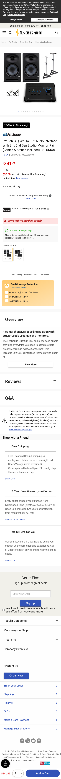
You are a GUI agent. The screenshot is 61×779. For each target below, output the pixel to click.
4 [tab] (25, 111)
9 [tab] (36, 111)
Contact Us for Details (15, 519)
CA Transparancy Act (13, 757)
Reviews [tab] (13, 381)
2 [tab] (21, 111)
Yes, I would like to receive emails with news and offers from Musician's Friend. (30, 610)
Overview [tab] (14, 319)
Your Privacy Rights (50, 754)
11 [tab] (40, 111)
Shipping (9, 694)
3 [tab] (23, 111)
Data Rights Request (47, 751)
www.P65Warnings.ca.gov (20, 429)
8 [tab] (34, 111)
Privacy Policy (30, 5)
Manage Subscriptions (17, 728)
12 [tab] (43, 111)
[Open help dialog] (5, 763)
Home (3, 42)
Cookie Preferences (16, 15)
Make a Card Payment (16, 719)
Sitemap (29, 757)
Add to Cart (43, 773)
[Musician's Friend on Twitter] (27, 741)
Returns (8, 702)
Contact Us (10, 560)
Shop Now (46, 26)
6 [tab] (29, 111)
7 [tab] (32, 111)
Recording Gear (26, 42)
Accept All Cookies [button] (44, 20)
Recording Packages (44, 42)
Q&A (6, 155)
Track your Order (13, 685)
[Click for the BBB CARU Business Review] (45, 763)
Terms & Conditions (30, 754)
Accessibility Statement (46, 757)
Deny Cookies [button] (16, 20)
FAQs (7, 711)
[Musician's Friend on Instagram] (39, 741)
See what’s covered (19, 288)
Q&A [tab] (9, 398)
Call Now (18, 675)
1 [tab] (18, 111)
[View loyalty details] (48, 209)
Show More (31, 364)
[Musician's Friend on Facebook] (22, 741)
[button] (56, 32)
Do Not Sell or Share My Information (20, 751)
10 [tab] (38, 111)
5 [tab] (27, 111)
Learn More (10, 479)
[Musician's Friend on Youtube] (33, 741)
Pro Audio (13, 42)
